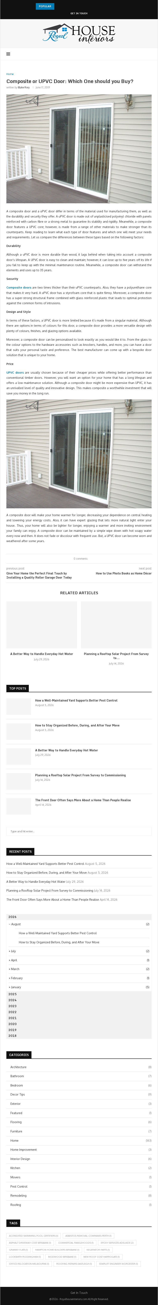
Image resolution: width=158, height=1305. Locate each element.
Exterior (81, 1103)
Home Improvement (81, 1149)
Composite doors (18, 287)
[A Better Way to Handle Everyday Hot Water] (41, 625)
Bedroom (81, 1085)
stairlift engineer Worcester (118, 1263)
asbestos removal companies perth (88, 1235)
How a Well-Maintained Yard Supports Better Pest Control (76, 700)
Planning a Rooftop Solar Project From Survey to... (116, 655)
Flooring (81, 1122)
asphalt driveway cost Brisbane (30, 1242)
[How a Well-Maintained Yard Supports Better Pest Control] (18, 706)
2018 (12, 1035)
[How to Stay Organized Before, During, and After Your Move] (18, 731)
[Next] (63, 6)
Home (81, 1140)
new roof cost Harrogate (102, 1256)
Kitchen (81, 1168)
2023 (12, 1006)
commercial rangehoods (76, 1242)
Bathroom (81, 1076)
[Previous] (58, 6)
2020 (12, 1024)
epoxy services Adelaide (117, 1242)
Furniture (81, 1131)
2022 (12, 1012)
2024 (12, 1000)
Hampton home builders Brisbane (57, 1249)
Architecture (81, 1067)
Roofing (81, 1205)
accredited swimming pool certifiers (33, 1235)
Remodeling (81, 1195)
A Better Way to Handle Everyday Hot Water (41, 653)
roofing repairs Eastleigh (74, 1263)
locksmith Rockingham (25, 1256)
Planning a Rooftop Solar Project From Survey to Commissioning (80, 775)
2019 (12, 1030)
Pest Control (81, 1186)
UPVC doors (15, 372)
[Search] (150, 54)
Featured (81, 1113)
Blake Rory (24, 87)
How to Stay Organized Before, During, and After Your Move (77, 725)
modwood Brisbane (62, 1256)
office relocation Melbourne (29, 1263)
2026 (12, 916)
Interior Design (81, 1159)
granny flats (18, 1249)
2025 (12, 994)
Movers (81, 1177)
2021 (12, 1018)
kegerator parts (98, 1249)
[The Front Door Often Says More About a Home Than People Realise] (18, 806)
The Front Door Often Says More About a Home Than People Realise (83, 800)
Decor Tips (81, 1094)
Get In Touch (79, 13)
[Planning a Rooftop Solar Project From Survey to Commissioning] (116, 625)
